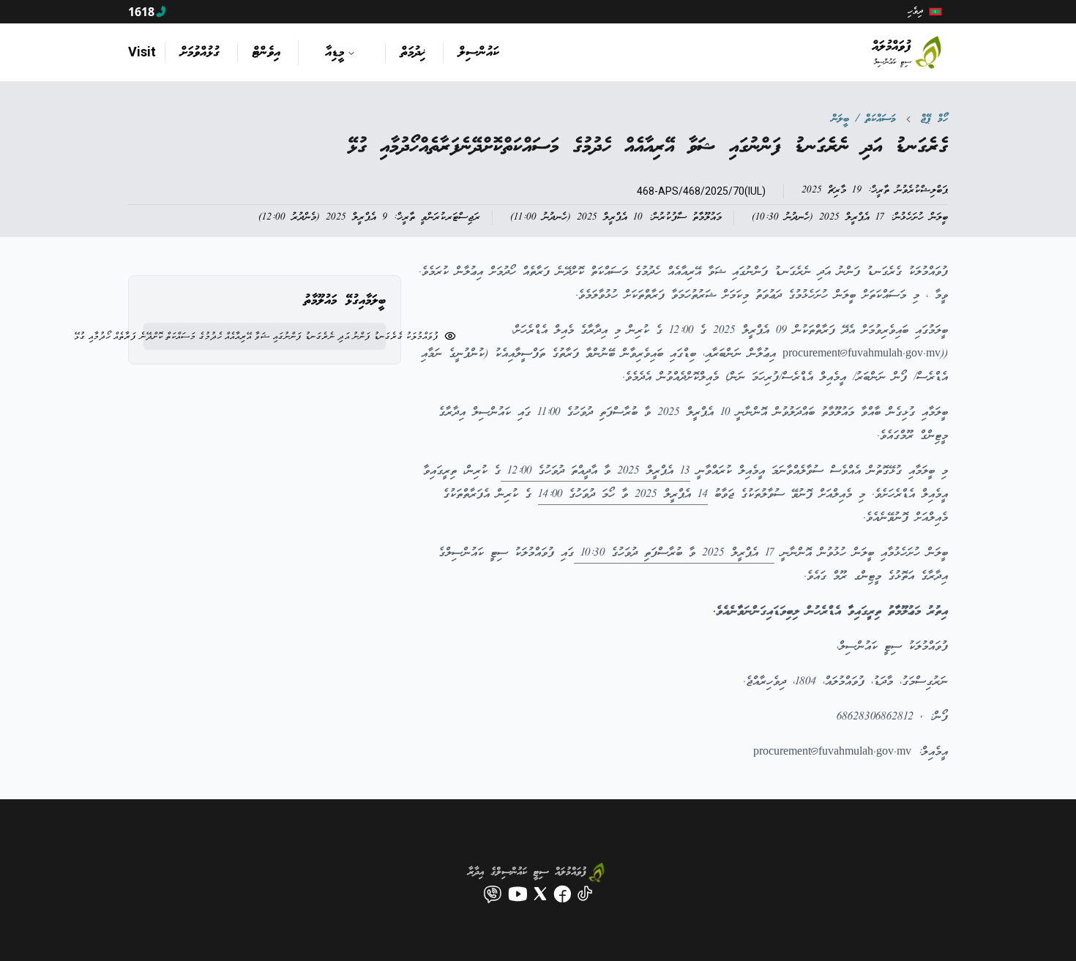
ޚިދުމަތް (412, 53)
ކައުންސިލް (478, 53)
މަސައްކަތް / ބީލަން (864, 119)
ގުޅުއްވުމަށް (200, 53)
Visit (142, 51)
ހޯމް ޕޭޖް (934, 119)
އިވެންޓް (266, 53)
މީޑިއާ (334, 53)
